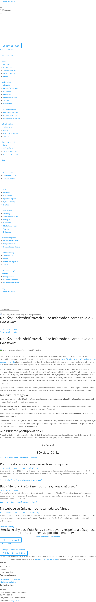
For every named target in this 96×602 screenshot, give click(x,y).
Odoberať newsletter (14, 553)
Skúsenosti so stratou (11, 151)
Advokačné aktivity (10, 88)
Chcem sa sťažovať (10, 112)
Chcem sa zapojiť (8, 142)
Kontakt (6, 76)
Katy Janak (15, 600)
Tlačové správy (33, 468)
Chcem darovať (11, 45)
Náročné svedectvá (10, 154)
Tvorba (6, 100)
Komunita (7, 94)
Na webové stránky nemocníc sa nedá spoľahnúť (34, 508)
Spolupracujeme (9, 70)
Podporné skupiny (10, 115)
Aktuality (6, 85)
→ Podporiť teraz (6, 49)
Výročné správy (9, 73)
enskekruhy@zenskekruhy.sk (48, 537)
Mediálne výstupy (10, 97)
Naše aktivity (7, 82)
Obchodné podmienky (8, 582)
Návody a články (8, 124)
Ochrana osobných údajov (10, 579)
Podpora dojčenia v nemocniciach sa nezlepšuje (34, 464)
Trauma (6, 136)
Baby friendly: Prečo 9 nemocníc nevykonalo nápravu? (38, 486)
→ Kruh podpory (6, 55)
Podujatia (7, 91)
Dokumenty (7, 103)
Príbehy (5, 145)
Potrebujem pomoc (9, 109)
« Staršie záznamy (7, 526)
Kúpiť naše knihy (8, 1)
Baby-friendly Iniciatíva (9, 329)
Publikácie (23, 468)
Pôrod (5, 130)
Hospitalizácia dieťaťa (11, 118)
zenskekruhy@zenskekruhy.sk (46, 559)
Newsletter (7, 67)
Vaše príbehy (8, 148)
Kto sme (6, 64)
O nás (4, 61)
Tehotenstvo (8, 127)
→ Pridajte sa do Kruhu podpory (12, 550)
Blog (3, 160)
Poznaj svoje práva (10, 133)
